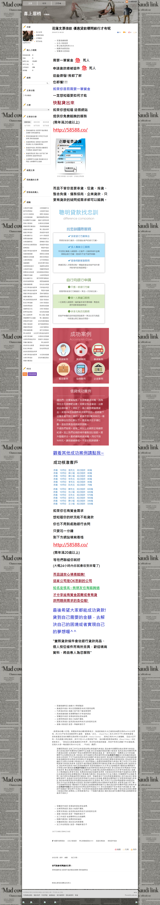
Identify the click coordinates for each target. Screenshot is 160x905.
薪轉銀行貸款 (44, 241)
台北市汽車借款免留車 (41, 333)
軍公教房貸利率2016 (65, 46)
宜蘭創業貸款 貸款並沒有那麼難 (70, 822)
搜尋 (47, 83)
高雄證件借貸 (44, 232)
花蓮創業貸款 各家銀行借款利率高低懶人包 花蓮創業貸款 (37, 143)
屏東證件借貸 (27, 321)
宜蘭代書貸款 (27, 342)
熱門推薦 (46, 125)
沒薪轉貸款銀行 (28, 266)
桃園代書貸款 (27, 296)
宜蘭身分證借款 (63, 51)
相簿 (44, 3)
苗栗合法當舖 (44, 254)
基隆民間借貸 (27, 327)
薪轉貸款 (26, 248)
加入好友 (39, 32)
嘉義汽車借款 (27, 232)
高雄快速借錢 (44, 306)
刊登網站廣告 (27, 895)
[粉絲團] (23, 902)
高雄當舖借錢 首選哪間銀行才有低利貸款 (74, 714)
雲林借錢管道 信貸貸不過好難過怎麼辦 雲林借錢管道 (70, 870)
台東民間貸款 (27, 260)
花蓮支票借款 (100, 841)
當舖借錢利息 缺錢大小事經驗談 (70, 706)
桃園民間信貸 (44, 296)
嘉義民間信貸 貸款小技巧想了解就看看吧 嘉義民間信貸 (37, 155)
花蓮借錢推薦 (62, 40)
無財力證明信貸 (43, 220)
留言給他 (39, 41)
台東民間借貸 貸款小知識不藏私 (70, 719)
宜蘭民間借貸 (44, 269)
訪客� (58, 3)
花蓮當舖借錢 (27, 254)
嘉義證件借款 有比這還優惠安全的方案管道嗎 (76, 708)
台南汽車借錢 (27, 336)
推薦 (119, 849)
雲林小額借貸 (27, 324)
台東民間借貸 (44, 275)
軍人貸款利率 (44, 229)
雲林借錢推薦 (27, 330)
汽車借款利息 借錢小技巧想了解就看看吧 (74, 711)
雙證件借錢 (45, 290)
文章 (30, 3)
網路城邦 (132, 903)
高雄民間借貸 (27, 306)
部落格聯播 (32, 374)
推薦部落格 (40, 35)
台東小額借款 (44, 303)
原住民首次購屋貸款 (30, 245)
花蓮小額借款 (44, 299)
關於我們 (37, 895)
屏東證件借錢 (44, 345)
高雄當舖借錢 (44, 226)
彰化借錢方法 (27, 278)
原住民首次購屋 (28, 345)
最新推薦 (46, 122)
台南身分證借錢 (43, 336)
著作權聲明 (60, 895)
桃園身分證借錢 (28, 257)
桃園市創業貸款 (63, 48)
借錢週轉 (26, 263)
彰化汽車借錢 (27, 303)
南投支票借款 (44, 257)
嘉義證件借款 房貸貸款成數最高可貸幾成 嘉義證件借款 (37, 149)
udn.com (134, 895)
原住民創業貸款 (28, 281)
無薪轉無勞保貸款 (43, 217)
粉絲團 (27, 903)
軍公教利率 (45, 342)
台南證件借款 (27, 269)
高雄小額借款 (27, 223)
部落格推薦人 (33, 192)
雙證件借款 (45, 248)
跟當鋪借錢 (45, 251)
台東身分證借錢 (43, 223)
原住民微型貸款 (43, 358)
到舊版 (46, 14)
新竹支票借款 (44, 330)
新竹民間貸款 (27, 211)
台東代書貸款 (44, 327)
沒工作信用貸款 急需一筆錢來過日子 (72, 824)
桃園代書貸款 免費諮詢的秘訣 (69, 819)
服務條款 (52, 895)
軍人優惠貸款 (44, 318)
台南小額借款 (44, 309)
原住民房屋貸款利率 (30, 351)
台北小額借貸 (62, 43)
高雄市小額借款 (43, 339)
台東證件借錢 (27, 208)
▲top (135, 892)
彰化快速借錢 (44, 312)
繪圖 (66, 857)
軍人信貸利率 (27, 315)
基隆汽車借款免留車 (30, 293)
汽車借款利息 (44, 287)
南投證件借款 (112, 841)
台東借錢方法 (27, 235)
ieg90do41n (26, 43)
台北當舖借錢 (27, 217)
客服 (76, 895)
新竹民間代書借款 (43, 278)
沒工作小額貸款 (28, 214)
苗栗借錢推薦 (44, 281)
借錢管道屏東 (44, 266)
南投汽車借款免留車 (30, 290)
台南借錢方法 (44, 208)
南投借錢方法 (44, 238)
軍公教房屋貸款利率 (30, 299)
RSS (24, 374)
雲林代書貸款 (44, 293)
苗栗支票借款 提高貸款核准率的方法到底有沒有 (77, 722)
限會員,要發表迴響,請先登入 (61, 883)
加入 (125, 903)
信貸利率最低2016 (29, 339)
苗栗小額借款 (44, 214)
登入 (121, 903)
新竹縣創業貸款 (43, 324)
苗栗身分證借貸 (28, 272)
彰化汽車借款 (27, 348)
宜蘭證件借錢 (27, 275)
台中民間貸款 (44, 260)
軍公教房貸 (27, 333)
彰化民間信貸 (44, 348)
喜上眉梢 (32, 13)
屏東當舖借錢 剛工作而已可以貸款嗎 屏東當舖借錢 (37, 137)
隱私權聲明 (69, 895)
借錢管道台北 (27, 309)
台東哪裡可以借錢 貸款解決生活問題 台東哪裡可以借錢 (37, 160)
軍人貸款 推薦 (44, 315)
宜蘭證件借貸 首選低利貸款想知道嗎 (72, 716)
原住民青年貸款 (43, 263)
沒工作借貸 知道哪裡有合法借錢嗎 (71, 817)
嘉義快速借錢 (27, 229)
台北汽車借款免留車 (30, 287)
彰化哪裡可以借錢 (29, 220)
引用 (127, 849)
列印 (135, 849)
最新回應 (37, 122)
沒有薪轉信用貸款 (43, 272)
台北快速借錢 (44, 354)
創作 (61, 857)
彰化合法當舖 (44, 284)
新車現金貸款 (27, 312)
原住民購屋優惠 (43, 321)
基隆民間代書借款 (29, 226)
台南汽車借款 (27, 358)
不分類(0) (28, 95)
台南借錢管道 (27, 241)
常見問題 (44, 895)
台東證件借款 (44, 211)
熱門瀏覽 (27, 125)
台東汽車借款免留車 (30, 354)
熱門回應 (37, 125)
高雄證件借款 (44, 245)
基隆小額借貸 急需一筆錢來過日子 (71, 724)
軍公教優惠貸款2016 (86, 841)
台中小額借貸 (44, 235)
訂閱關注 (39, 38)
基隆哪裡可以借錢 (29, 318)
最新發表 (27, 122)
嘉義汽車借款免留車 (30, 251)
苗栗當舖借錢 (27, 238)
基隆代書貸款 (27, 361)
